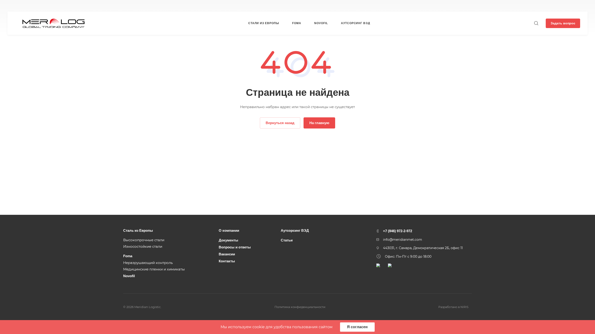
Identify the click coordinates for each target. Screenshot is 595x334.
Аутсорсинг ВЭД (295, 230)
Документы (228, 240)
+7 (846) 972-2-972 (203, 6)
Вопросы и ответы (235, 247)
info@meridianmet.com (402, 240)
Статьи (287, 240)
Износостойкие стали (142, 246)
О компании (229, 230)
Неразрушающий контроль (148, 262)
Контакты (227, 261)
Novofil (129, 276)
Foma (127, 256)
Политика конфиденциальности (299, 307)
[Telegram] (391, 6)
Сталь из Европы (138, 230)
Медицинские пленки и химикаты (154, 269)
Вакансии (227, 254)
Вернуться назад (280, 123)
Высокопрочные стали (143, 240)
